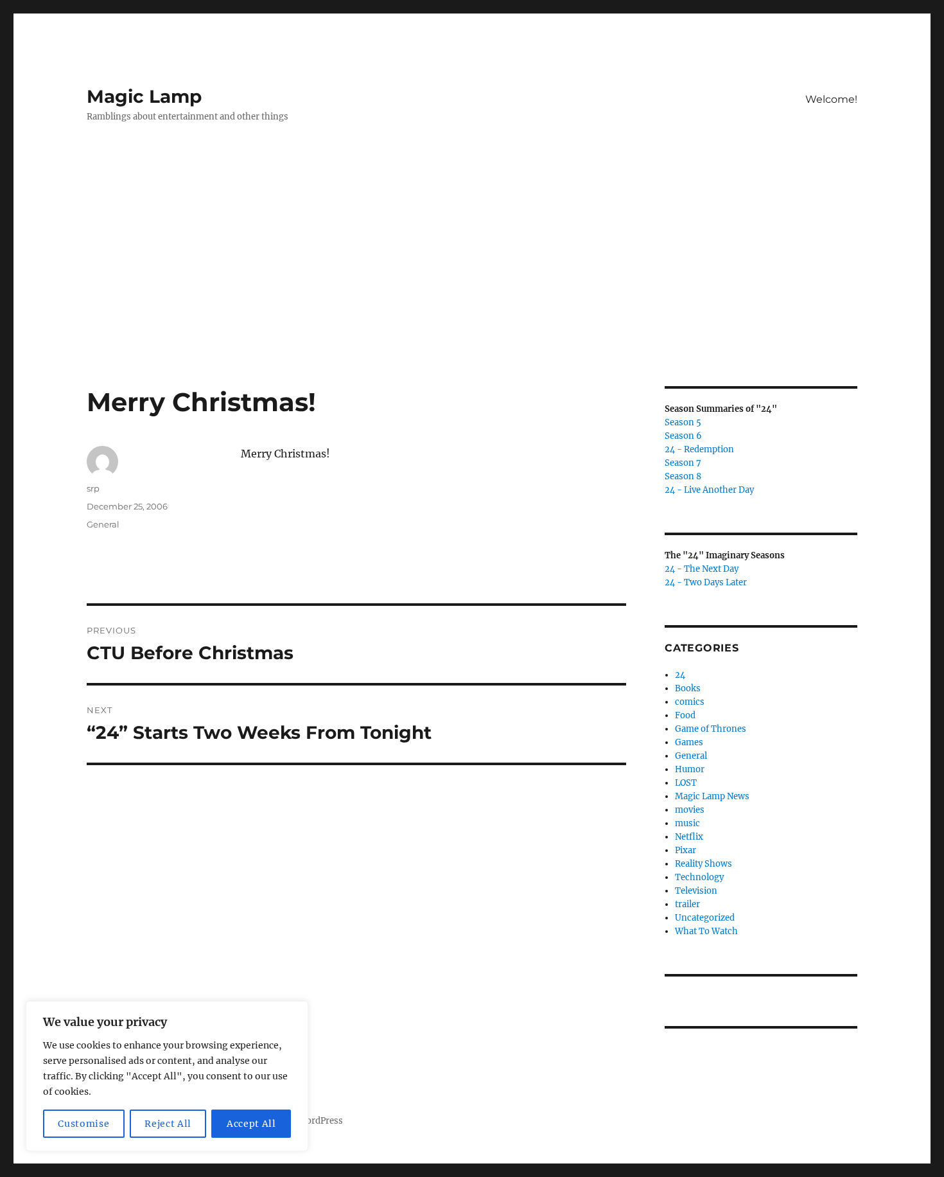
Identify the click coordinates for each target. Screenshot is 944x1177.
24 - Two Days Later (706, 582)
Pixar (685, 850)
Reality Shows (703, 863)
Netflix (689, 836)
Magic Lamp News (712, 796)
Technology (699, 877)
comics (689, 701)
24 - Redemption (699, 449)
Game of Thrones (710, 728)
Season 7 (683, 462)
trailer (687, 904)
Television (696, 890)
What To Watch (706, 931)
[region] (167, 1076)
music (687, 823)
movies (689, 809)
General (103, 524)
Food (685, 715)
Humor (689, 769)
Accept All (251, 1123)
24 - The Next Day (702, 568)
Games (689, 742)
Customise (83, 1123)
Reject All (167, 1123)
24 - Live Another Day (709, 489)
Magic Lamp (144, 96)
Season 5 (683, 422)
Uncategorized (705, 917)
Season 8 (683, 476)
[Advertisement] (472, 291)
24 (680, 674)
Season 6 (683, 435)
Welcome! (831, 99)
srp (93, 488)
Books (688, 688)
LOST (686, 782)
